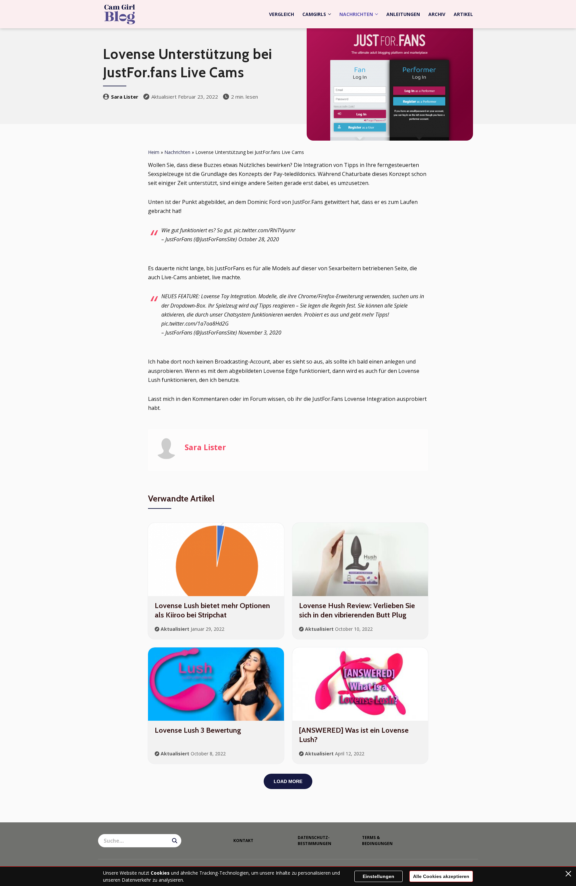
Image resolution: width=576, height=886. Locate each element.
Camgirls (314, 14)
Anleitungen (403, 14)
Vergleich (281, 14)
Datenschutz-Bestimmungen (314, 840)
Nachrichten (356, 14)
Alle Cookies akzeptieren (441, 876)
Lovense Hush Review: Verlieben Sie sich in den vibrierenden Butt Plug (357, 610)
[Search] (174, 840)
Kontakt (243, 840)
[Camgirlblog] (119, 14)
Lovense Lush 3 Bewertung (198, 730)
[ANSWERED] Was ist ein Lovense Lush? (354, 735)
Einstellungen (378, 876)
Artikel (463, 14)
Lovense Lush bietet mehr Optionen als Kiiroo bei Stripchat (212, 610)
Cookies (160, 873)
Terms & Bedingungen (377, 840)
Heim (153, 152)
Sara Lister (124, 96)
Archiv (436, 14)
